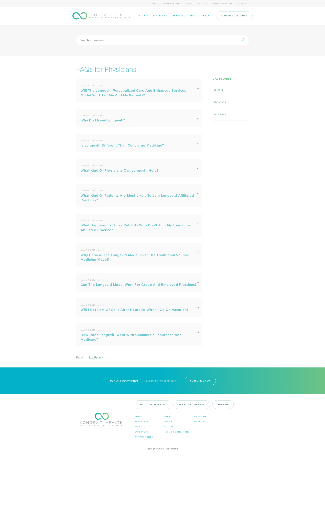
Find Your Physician (166, 3)
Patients (143, 16)
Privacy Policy (144, 437)
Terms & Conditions (176, 432)
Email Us (223, 404)
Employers (178, 16)
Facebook (200, 416)
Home (138, 416)
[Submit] (243, 40)
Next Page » (95, 357)
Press (206, 16)
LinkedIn (199, 421)
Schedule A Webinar (234, 16)
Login (188, 3)
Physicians (160, 16)
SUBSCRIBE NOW (200, 381)
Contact (243, 3)
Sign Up (202, 3)
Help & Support (222, 3)
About (194, 16)
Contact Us (171, 427)
